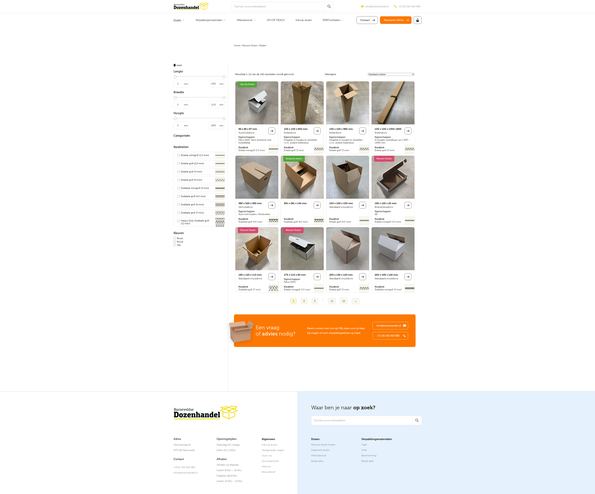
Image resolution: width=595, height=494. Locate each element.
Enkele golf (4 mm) (191, 180)
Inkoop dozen (304, 20)
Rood (180, 241)
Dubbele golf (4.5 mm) (193, 196)
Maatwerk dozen (320, 450)
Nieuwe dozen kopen (323, 444)
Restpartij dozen (294, 158)
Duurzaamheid (270, 461)
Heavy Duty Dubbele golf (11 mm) (195, 222)
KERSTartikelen (331, 20)
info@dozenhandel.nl (377, 6)
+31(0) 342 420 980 (184, 467)
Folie (364, 450)
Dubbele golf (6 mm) (192, 204)
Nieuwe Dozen (250, 45)
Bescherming (368, 455)
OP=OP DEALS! (276, 20)
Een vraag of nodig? (275, 330)
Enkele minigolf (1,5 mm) (195, 155)
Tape (364, 444)
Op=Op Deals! (247, 84)
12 (343, 301)
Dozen (177, 20)
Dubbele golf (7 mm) (192, 212)
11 (332, 301)
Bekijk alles (317, 461)
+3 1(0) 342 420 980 (409, 6)
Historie (266, 466)
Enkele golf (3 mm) (191, 171)
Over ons (267, 455)
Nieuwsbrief (268, 472)
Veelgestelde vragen (273, 450)
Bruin (180, 238)
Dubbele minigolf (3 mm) (195, 188)
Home (237, 45)
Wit (179, 245)
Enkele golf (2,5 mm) (192, 163)
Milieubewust (244, 20)
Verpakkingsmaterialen (209, 20)
